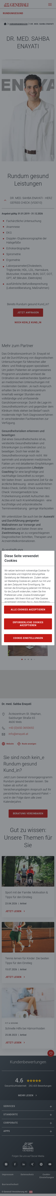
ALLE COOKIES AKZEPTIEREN (28, 609)
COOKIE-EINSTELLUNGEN (28, 638)
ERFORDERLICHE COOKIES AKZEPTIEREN (28, 624)
